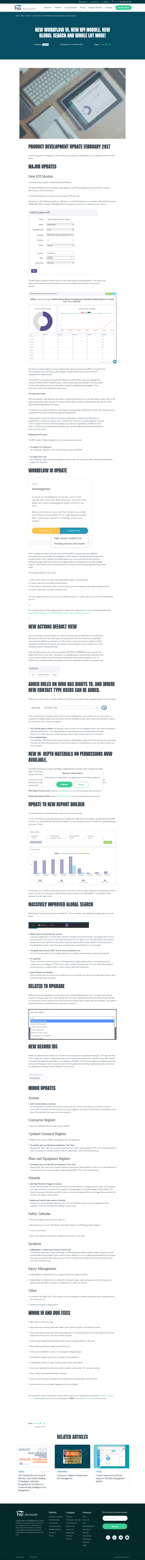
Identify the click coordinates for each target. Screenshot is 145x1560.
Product (28, 16)
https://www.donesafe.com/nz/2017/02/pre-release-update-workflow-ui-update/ (59, 613)
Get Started (70, 1533)
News (84, 1517)
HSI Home (69, 1536)
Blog (22, 16)
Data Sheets (87, 1529)
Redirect (64, 784)
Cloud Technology (55, 1526)
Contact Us (95, 2)
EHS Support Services (73, 1520)
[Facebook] (108, 1537)
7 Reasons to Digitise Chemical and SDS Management (72, 1477)
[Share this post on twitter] (106, 44)
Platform (58, 7)
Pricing (82, 7)
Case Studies (87, 1536)
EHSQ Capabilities (55, 1529)
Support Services (95, 7)
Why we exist (70, 1526)
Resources (86, 1520)
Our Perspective (71, 1523)
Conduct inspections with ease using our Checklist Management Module (110, 1478)
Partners (69, 1539)
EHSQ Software (54, 1520)
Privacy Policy (20, 1557)
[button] (114, 2)
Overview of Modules (56, 1517)
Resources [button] (82, 2)
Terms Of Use (33, 1557)
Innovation (52, 1533)
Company (108, 7)
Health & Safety (62, 1471)
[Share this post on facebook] (100, 44)
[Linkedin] (114, 1537)
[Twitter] (121, 1537)
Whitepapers (87, 1539)
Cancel (81, 784)
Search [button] (106, 2)
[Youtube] (127, 1537)
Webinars (86, 1533)
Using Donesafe (71, 7)
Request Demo (123, 7)
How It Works (53, 1523)
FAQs (84, 1545)
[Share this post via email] (110, 44)
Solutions (47, 7)
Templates (86, 1542)
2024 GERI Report (89, 1526)
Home (17, 16)
